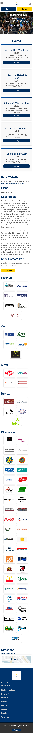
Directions (24, 21)
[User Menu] (30, 4)
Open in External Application (8, 653)
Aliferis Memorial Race (16, 15)
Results (4, 713)
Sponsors (5, 717)
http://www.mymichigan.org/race (12, 183)
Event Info (5, 698)
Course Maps (5, 686)
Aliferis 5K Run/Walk (16, 153)
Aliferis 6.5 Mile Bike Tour (16, 103)
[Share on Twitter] (14, 25)
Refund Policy (6, 694)
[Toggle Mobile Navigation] (1, 3)
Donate (24, 9)
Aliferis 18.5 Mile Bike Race (17, 76)
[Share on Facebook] (11, 25)
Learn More (18, 727)
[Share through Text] (21, 25)
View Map (18, 659)
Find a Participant (8, 690)
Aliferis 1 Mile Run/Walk (16, 128)
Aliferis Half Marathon (16, 50)
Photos (4, 705)
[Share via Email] (18, 25)
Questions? (8, 271)
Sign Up (9, 9)
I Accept (16, 730)
